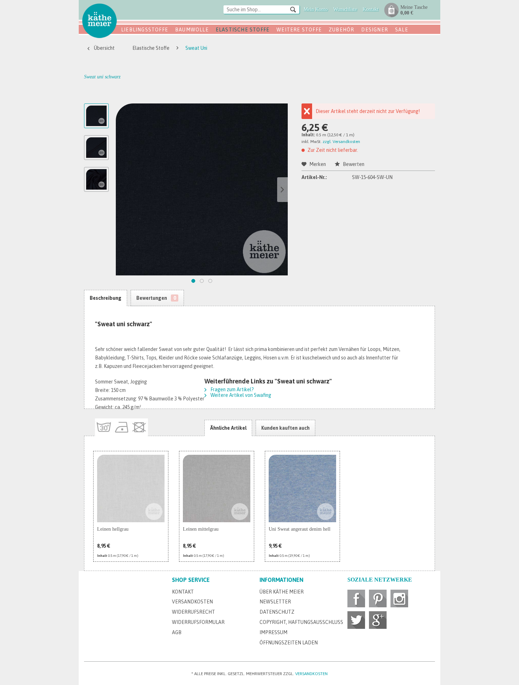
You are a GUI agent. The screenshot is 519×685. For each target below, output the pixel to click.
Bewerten (353, 164)
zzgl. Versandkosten (341, 141)
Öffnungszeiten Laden (289, 642)
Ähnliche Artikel (228, 428)
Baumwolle (192, 29)
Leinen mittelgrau (201, 529)
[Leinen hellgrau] (131, 488)
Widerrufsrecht (193, 612)
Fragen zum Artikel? (231, 389)
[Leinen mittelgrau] (216, 488)
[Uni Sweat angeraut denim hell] (302, 488)
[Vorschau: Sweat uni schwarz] (96, 115)
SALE (401, 29)
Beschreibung (105, 298)
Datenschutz (277, 612)
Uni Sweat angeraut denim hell (299, 529)
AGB (176, 632)
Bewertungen (156, 298)
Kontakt (183, 592)
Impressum (273, 632)
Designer (374, 29)
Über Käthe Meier (282, 592)
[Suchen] (293, 9)
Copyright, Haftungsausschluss (301, 622)
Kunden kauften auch (285, 428)
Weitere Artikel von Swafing (240, 395)
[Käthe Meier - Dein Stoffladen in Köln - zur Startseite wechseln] (99, 20)
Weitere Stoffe (299, 29)
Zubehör (341, 29)
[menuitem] (261, 10)
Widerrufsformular (198, 622)
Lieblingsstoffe (144, 29)
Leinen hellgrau (113, 529)
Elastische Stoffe (242, 29)
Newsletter (275, 601)
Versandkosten (192, 601)
